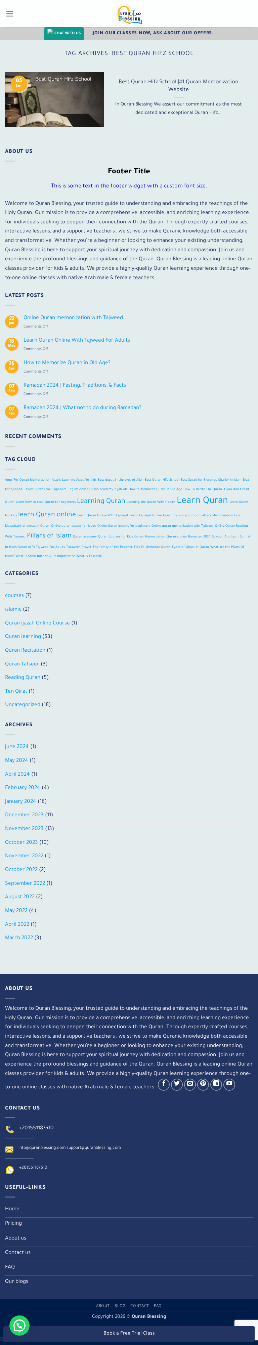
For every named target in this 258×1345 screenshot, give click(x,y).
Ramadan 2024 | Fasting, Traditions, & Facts (75, 386)
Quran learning (23, 637)
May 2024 (16, 761)
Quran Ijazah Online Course (37, 623)
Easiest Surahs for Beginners (45, 489)
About (103, 1306)
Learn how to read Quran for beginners (46, 502)
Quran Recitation (25, 651)
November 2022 (24, 856)
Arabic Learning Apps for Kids (74, 480)
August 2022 (20, 897)
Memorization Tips (226, 516)
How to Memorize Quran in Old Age (155, 489)
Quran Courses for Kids (115, 537)
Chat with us (67, 34)
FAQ (158, 1306)
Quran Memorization (149, 537)
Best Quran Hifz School (162, 480)
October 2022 (21, 870)
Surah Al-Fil (26, 547)
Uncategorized (22, 705)
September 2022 (25, 884)
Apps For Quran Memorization (27, 480)
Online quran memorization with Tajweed (183, 526)
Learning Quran (101, 502)
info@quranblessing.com (42, 1148)
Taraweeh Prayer (78, 547)
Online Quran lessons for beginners (123, 526)
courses (14, 596)
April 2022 (17, 925)
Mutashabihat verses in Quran (27, 526)
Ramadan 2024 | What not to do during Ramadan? (82, 408)
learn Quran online (47, 515)
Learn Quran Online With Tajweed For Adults (77, 341)
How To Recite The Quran (202, 489)
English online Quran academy (90, 489)
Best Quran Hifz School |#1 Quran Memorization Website (179, 86)
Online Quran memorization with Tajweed (73, 318)
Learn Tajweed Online (145, 516)
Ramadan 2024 (199, 537)
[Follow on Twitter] (177, 1085)
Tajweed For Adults (50, 547)
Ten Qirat (16, 692)
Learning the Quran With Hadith (151, 502)
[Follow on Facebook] (164, 1085)
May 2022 (16, 911)
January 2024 (20, 802)
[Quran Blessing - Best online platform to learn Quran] (129, 13)
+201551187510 (36, 1128)
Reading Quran (22, 678)
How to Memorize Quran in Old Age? (67, 363)
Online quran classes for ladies (73, 526)
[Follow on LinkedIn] (216, 1085)
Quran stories (177, 537)
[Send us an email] (190, 1085)
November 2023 (24, 829)
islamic (13, 610)
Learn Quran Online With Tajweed (102, 516)
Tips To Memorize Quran (152, 547)
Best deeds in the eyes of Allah (120, 480)
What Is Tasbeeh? (89, 556)
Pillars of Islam (49, 536)
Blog (120, 1306)
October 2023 (21, 843)
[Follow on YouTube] (229, 1085)
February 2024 (22, 788)
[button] (19, 1325)
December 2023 (24, 815)
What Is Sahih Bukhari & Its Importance (45, 556)
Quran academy (85, 537)
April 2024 (17, 775)
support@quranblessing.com (94, 1148)
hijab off (121, 489)
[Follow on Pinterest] (203, 1085)
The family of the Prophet (112, 547)
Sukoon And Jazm (225, 537)
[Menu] (9, 14)
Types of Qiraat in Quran (190, 547)
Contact (139, 1306)
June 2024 (17, 747)
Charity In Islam (230, 480)
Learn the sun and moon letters (187, 516)
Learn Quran (202, 501)
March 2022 (19, 938)
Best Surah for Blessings (199, 480)
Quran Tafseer (22, 664)
